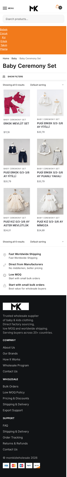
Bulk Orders (10, 386)
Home (6, 58)
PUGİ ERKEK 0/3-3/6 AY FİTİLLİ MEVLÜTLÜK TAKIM (50, 127)
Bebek (3, 29)
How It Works (11, 359)
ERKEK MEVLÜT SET (16, 123)
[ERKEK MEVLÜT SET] (17, 103)
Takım (4, 45)
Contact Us (10, 371)
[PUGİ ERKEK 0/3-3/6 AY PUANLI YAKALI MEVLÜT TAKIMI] (50, 152)
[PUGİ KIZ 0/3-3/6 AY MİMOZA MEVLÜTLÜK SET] (50, 201)
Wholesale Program (16, 365)
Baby (14, 58)
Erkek (4, 41)
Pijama (3, 48)
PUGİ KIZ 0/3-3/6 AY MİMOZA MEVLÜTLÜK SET (50, 225)
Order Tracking (13, 437)
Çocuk (3, 33)
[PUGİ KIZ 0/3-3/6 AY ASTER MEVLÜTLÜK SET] (17, 201)
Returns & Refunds (15, 443)
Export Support (13, 410)
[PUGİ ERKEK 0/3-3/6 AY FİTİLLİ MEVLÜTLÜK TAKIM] (50, 103)
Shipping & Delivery (16, 404)
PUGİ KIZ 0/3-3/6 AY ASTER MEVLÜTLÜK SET (17, 225)
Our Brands (10, 353)
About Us (9, 347)
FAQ (5, 425)
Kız (4, 37)
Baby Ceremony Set (15, 119)
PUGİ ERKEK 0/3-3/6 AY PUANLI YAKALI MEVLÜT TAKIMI (50, 176)
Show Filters (15, 76)
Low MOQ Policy (14, 392)
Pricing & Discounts (16, 398)
